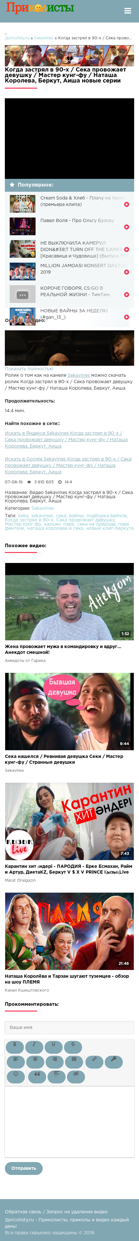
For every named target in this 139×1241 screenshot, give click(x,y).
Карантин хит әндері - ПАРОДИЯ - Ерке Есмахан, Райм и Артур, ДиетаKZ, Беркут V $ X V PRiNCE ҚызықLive (68, 869)
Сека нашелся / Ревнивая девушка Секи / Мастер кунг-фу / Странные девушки (64, 759)
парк (68, 524)
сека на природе (96, 524)
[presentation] (15, 1047)
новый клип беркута (110, 528)
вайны (76, 516)
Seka (23, 516)
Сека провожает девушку (85, 520)
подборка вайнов (107, 516)
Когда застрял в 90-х (29, 520)
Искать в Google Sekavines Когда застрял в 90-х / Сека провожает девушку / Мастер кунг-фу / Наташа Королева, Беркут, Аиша (68, 465)
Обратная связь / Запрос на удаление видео (56, 1212)
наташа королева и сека (55, 528)
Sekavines (79, 375)
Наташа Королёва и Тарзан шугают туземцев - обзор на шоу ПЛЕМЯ (67, 979)
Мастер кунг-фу (23, 524)
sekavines (42, 516)
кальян (52, 524)
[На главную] (40, 11)
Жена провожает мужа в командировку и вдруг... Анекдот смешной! (63, 649)
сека (61, 516)
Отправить (23, 1168)
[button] (14, 1047)
